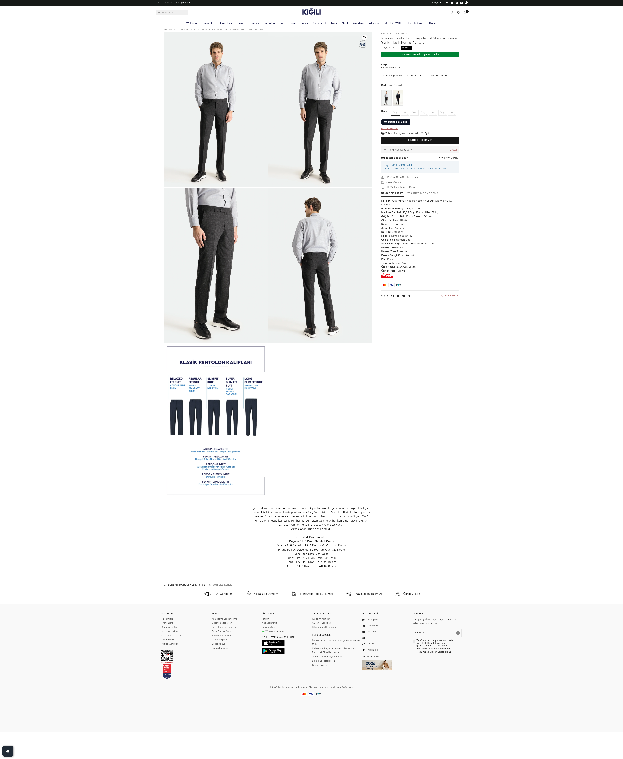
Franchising (167, 623)
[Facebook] (451, 2)
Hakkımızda (167, 619)
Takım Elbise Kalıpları (222, 636)
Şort (282, 23)
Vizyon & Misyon (169, 644)
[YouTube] (461, 2)
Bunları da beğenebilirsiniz (186, 585)
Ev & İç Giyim (416, 23)
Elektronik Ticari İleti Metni (325, 652)
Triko (334, 23)
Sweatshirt (319, 23)
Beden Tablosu (389, 128)
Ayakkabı (358, 23)
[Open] (7, 751)
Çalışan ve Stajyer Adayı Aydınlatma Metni (334, 648)
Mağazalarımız (165, 3)
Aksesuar (374, 23)
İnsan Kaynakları (169, 631)
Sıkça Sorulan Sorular (222, 631)
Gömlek (254, 23)
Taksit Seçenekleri (397, 158)
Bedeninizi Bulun (398, 122)
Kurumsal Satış (169, 627)
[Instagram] (447, 2)
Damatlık (207, 23)
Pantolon (269, 23)
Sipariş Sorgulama (221, 648)
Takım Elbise (225, 23)
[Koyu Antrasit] (386, 98)
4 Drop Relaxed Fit (438, 76)
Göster (453, 150)
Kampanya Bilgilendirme (224, 619)
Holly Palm (323, 687)
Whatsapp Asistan (274, 631)
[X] (399, 296)
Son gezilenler (223, 585)
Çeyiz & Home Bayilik (172, 636)
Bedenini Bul (218, 644)
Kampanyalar (183, 3)
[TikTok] (466, 2)
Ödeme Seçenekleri (222, 623)
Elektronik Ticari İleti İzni (324, 661)
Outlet (433, 23)
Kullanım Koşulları (321, 619)
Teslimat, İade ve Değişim (423, 193)
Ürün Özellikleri (392, 193)
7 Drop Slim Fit (414, 76)
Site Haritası (167, 640)
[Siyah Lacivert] (398, 98)
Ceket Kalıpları (219, 640)
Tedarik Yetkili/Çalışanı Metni (327, 657)
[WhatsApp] (404, 296)
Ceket (293, 23)
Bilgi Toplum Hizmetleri (324, 627)
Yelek (305, 23)
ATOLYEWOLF (394, 23)
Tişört (241, 23)
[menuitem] (165, 2)
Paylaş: (385, 296)
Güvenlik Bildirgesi (321, 623)
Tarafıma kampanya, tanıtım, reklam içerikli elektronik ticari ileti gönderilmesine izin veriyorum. (435, 643)
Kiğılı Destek (452, 296)
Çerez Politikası (320, 665)
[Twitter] (456, 2)
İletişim (265, 619)
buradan (433, 652)
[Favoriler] (458, 12)
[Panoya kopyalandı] (410, 296)
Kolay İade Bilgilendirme (224, 627)
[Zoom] (216, 109)
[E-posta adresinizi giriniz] (458, 633)
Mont (345, 23)
